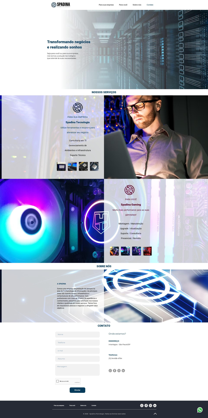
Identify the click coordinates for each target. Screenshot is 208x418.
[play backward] (59, 166)
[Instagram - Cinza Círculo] (119, 370)
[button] (72, 166)
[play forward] (95, 166)
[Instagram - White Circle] (150, 405)
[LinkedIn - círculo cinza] (123, 370)
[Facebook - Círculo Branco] (146, 405)
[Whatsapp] (110, 370)
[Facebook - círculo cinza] (114, 370)
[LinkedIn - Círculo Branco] (154, 405)
